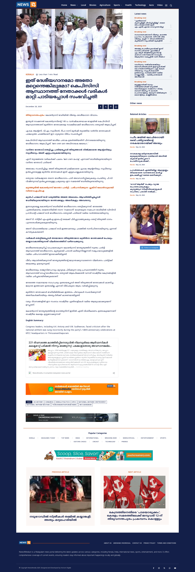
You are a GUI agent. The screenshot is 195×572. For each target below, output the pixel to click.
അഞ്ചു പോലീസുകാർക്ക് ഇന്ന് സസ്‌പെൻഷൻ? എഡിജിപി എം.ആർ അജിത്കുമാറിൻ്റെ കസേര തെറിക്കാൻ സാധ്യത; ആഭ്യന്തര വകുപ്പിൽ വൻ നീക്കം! (150, 53)
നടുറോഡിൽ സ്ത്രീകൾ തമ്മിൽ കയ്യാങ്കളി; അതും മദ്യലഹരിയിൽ (60, 518)
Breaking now (140, 18)
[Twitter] (105, 107)
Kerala (30, 75)
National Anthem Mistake (38, 405)
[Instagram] (159, 568)
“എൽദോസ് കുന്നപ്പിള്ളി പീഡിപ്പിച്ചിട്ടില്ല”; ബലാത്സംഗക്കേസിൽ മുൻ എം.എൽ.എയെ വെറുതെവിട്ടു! (150, 24)
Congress (49, 402)
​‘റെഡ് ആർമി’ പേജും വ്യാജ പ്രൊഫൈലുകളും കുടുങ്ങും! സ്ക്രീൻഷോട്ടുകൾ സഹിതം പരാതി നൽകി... (146, 188)
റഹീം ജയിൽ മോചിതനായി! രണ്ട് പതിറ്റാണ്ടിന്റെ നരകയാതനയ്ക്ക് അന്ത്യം (147, 140)
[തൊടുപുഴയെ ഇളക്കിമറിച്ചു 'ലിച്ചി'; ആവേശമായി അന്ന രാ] (149, 224)
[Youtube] (175, 568)
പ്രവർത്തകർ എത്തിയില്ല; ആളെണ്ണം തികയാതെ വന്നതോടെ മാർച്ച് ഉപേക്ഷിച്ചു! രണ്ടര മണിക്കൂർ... (149, 173)
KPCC (74, 402)
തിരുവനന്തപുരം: (35, 115)
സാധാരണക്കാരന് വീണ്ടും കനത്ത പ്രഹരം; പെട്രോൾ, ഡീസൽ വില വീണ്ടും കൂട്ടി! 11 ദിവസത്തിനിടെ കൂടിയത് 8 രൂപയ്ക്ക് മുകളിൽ (151, 38)
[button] (171, 5)
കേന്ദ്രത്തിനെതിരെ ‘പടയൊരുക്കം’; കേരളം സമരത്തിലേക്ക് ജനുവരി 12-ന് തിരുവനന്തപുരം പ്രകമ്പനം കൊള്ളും (134, 516)
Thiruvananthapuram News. (64, 405)
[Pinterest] (111, 107)
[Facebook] (100, 107)
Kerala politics (63, 402)
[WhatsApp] (116, 107)
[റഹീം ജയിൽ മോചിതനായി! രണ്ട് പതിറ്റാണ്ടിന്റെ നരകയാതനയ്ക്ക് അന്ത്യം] (149, 126)
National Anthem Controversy (92, 402)
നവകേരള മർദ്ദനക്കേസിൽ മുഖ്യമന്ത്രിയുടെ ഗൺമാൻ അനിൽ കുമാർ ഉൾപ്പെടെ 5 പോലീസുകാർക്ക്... (148, 158)
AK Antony (38, 402)
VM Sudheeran (85, 405)
